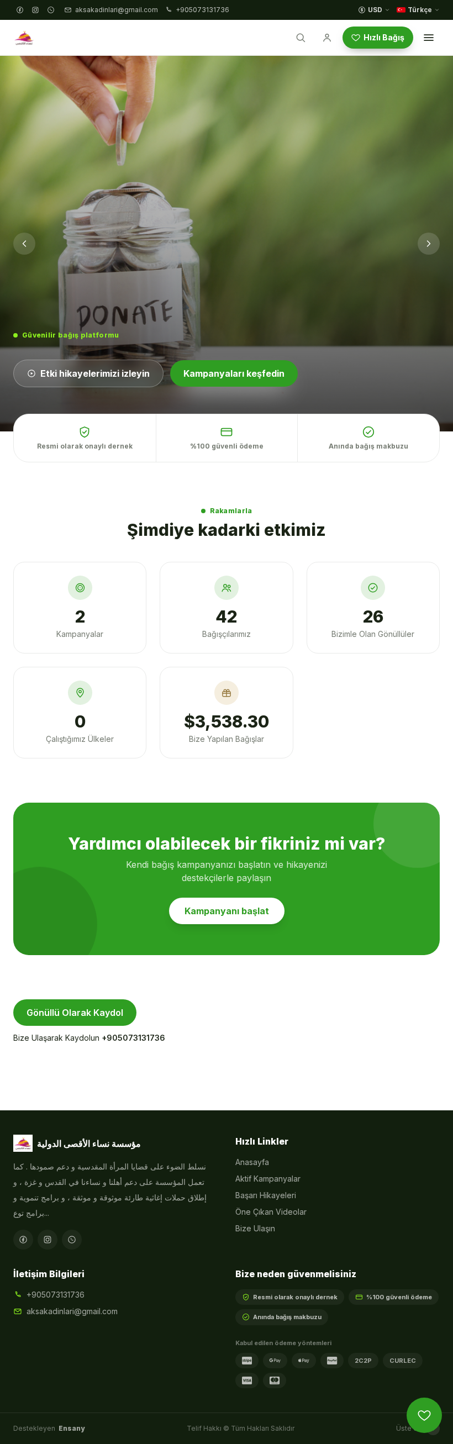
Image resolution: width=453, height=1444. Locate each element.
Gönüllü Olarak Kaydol (75, 1012)
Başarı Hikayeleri (265, 1195)
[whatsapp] (50, 10)
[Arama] (300, 38)
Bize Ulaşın (255, 1228)
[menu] (429, 38)
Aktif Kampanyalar (268, 1178)
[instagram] (35, 10)
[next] (429, 244)
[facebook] (20, 10)
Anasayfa (252, 1162)
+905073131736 (133, 1037)
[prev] (24, 244)
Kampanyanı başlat (227, 910)
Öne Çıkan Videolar (271, 1211)
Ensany (72, 1428)
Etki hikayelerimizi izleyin (95, 373)
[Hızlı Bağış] (424, 1415)
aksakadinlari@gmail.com (72, 1311)
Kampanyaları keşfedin (234, 373)
